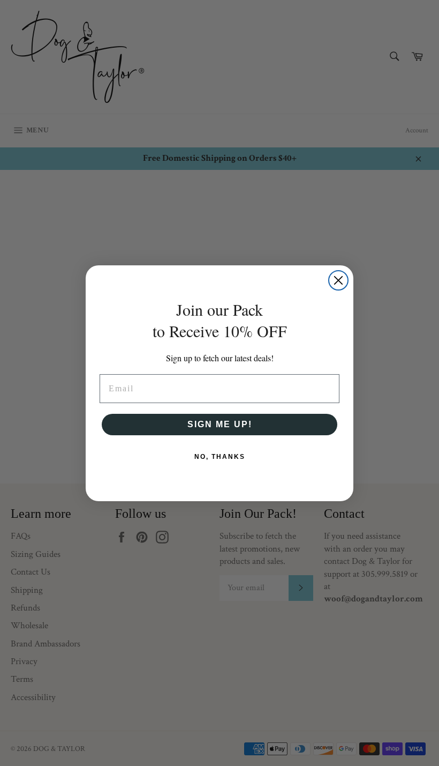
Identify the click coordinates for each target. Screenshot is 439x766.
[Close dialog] (338, 280)
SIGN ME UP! (219, 424)
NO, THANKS (219, 456)
